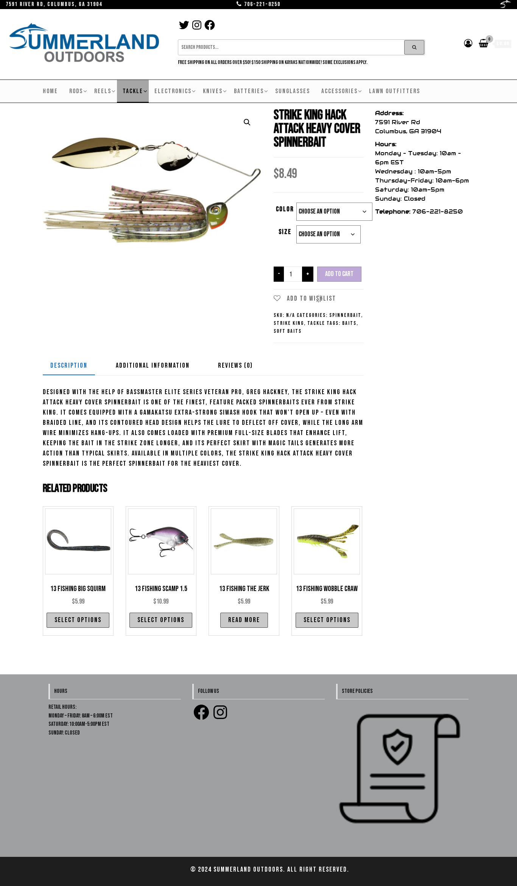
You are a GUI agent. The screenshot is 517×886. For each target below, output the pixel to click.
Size (285, 232)
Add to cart (339, 274)
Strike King (289, 323)
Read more (244, 620)
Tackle (133, 91)
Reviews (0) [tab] (235, 366)
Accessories (339, 91)
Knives (213, 91)
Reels (102, 91)
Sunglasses (292, 91)
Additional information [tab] (153, 366)
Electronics (173, 91)
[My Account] (468, 44)
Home (50, 91)
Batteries (249, 91)
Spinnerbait (345, 315)
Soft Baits (288, 331)
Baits (349, 323)
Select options (78, 620)
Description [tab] (68, 366)
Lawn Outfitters (394, 91)
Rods (76, 91)
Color (285, 209)
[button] (247, 122)
